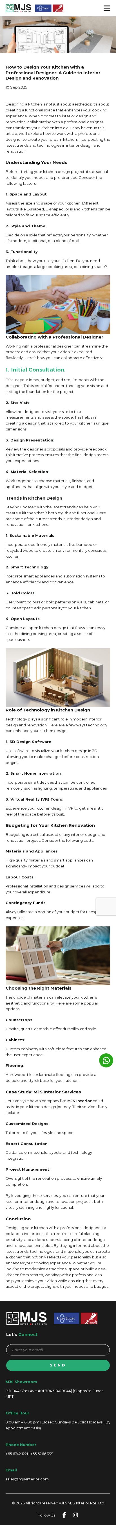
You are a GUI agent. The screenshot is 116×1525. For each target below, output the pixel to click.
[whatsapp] (106, 1060)
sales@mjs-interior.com (27, 1479)
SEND (58, 1365)
